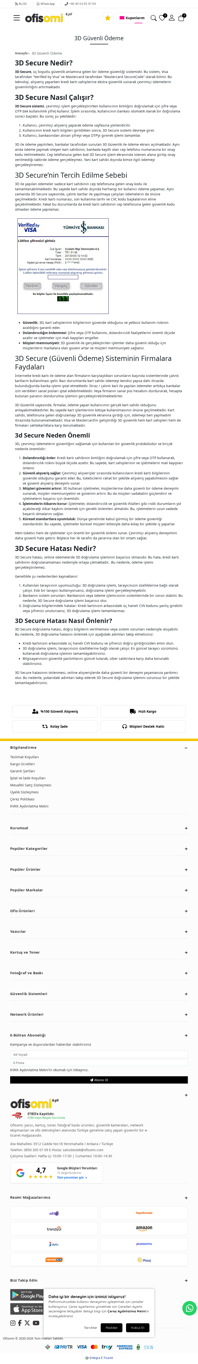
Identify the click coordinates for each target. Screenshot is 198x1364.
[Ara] (154, 18)
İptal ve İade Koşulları (28, 778)
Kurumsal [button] (19, 828)
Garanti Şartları (22, 771)
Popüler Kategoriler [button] (29, 848)
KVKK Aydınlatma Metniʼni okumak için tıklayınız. (49, 1070)
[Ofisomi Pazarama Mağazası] (144, 1244)
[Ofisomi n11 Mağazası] (54, 1213)
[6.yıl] (38, 18)
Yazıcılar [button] (18, 931)
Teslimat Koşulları (24, 757)
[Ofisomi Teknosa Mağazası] (54, 1259)
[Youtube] (36, 1322)
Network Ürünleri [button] (27, 1014)
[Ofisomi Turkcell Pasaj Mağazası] (144, 1259)
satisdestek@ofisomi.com (83, 1150)
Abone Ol (100, 1080)
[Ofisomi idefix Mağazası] (54, 1244)
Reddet (111, 1327)
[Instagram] (12, 1322)
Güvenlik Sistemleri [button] (29, 993)
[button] (172, 17)
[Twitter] (27, 1322)
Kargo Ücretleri (22, 764)
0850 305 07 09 (36, 1150)
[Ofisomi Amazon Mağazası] (144, 1228)
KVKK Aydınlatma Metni (29, 806)
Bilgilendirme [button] (23, 747)
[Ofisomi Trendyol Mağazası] (54, 1228)
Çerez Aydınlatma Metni (126, 1311)
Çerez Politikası (22, 799)
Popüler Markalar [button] (26, 890)
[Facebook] (20, 1322)
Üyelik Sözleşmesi (24, 792)
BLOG (23, 4)
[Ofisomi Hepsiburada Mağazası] (144, 1213)
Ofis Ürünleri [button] (22, 911)
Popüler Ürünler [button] (25, 869)
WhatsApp (48, 4)
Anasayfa (21, 53)
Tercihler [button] (90, 1327)
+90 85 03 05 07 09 (82, 4)
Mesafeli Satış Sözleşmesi (30, 785)
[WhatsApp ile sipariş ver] (189, 1308)
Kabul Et (137, 1327)
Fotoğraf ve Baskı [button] (26, 973)
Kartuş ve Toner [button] (25, 952)
